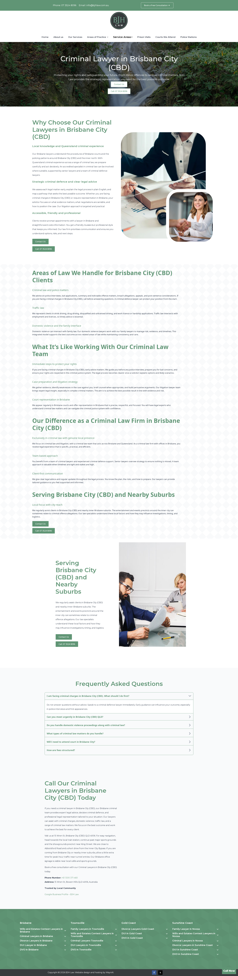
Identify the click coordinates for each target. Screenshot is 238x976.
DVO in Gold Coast (132, 938)
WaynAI (110, 972)
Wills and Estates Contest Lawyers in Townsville (92, 935)
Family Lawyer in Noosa (186, 929)
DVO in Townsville (81, 949)
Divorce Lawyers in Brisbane (36, 940)
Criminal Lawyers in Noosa (187, 940)
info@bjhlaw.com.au (97, 5)
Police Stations (188, 37)
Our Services (75, 37)
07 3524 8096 (68, 5)
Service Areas (122, 37)
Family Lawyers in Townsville (87, 929)
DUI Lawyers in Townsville (86, 945)
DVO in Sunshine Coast (185, 954)
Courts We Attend (165, 37)
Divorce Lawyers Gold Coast (137, 929)
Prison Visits (143, 37)
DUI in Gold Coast (131, 933)
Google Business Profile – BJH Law (62, 894)
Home (45, 37)
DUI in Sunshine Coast (185, 949)
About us (58, 37)
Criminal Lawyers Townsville (87, 940)
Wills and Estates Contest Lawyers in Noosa (193, 935)
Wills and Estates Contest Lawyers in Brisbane (41, 930)
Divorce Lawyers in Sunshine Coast (192, 945)
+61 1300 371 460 (70, 878)
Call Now (229, 970)
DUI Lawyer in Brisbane (33, 945)
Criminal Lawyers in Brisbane (36, 936)
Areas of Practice (96, 37)
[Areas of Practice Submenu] (108, 37)
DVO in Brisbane (29, 949)
